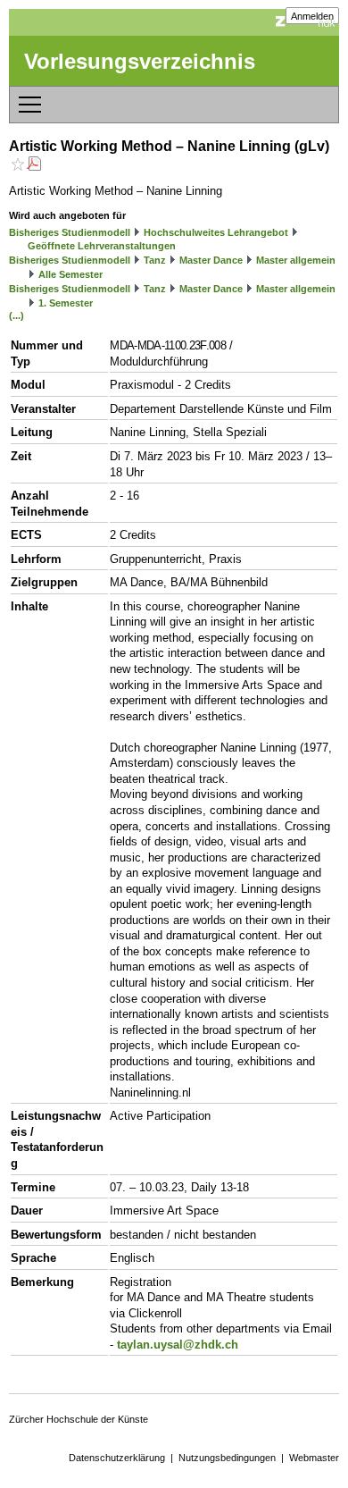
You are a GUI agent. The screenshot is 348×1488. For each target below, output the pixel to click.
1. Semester (65, 303)
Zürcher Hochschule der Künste (78, 1419)
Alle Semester (70, 274)
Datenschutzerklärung (117, 1457)
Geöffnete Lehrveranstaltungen (102, 245)
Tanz (155, 260)
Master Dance (211, 260)
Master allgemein (296, 260)
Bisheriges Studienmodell (69, 232)
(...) (16, 315)
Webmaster (314, 1457)
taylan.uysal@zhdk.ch (177, 1344)
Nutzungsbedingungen (227, 1457)
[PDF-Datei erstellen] (34, 165)
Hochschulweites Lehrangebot (216, 232)
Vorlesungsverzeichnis (139, 61)
